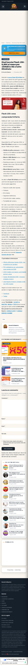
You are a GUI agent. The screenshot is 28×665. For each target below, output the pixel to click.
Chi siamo (4, 618)
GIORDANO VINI (5, 609)
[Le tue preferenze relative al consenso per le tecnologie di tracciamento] (25, 662)
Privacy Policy (10, 569)
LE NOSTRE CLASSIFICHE (8, 599)
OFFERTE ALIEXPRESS (7, 607)
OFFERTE (4, 603)
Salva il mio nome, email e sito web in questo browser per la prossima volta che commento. (14, 443)
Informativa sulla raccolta (9, 663)
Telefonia (8, 42)
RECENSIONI (4, 596)
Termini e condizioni (6, 626)
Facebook (6, 293)
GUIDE (3, 601)
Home (3, 42)
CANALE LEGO (11, 311)
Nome (3, 418)
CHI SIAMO (4, 605)
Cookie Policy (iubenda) (7, 622)
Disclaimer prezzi (6, 624)
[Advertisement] (14, 25)
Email (3, 426)
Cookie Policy (18, 569)
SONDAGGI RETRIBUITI (7, 611)
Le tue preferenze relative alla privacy (15, 659)
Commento (5, 398)
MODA (10, 304)
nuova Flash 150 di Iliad (15, 77)
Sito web (4, 433)
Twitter (5, 296)
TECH (15, 304)
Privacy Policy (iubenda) (7, 620)
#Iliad (4, 319)
